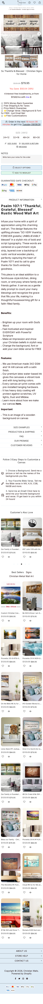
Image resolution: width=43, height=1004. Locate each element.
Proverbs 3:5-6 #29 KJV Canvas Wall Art (32, 658)
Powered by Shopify (22, 973)
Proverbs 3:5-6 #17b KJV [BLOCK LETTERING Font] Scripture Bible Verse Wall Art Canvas (10, 658)
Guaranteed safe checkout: (17, 180)
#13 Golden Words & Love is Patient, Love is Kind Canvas (32, 704)
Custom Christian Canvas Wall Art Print (10, 613)
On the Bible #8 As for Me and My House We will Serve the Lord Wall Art (10, 704)
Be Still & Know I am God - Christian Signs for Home (32, 613)
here (18, 403)
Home (10, 7)
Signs (29, 572)
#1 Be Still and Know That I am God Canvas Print (10, 930)
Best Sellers (18, 572)
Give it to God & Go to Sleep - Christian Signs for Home (32, 749)
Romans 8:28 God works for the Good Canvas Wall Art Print (32, 930)
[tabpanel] (11, 540)
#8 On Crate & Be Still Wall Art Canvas (32, 794)
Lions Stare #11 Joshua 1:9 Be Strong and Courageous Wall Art (10, 749)
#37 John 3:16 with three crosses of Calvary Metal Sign (32, 549)
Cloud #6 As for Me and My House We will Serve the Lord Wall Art (32, 885)
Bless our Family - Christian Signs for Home (10, 839)
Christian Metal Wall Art (21, 576)
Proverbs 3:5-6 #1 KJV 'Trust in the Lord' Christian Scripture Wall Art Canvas (32, 839)
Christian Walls (30, 971)
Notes (4, 153)
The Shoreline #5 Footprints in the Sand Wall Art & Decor (10, 885)
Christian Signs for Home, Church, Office (24, 7)
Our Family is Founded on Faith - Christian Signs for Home (10, 549)
